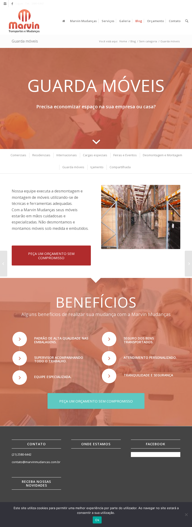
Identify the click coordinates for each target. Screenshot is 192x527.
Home (123, 41)
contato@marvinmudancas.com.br (36, 462)
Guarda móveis (25, 41)
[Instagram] (5, 3)
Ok (97, 520)
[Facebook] (12, 3)
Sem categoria (148, 41)
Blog (133, 41)
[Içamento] (188, 264)
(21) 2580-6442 (21, 454)
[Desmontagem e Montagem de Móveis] (3, 264)
